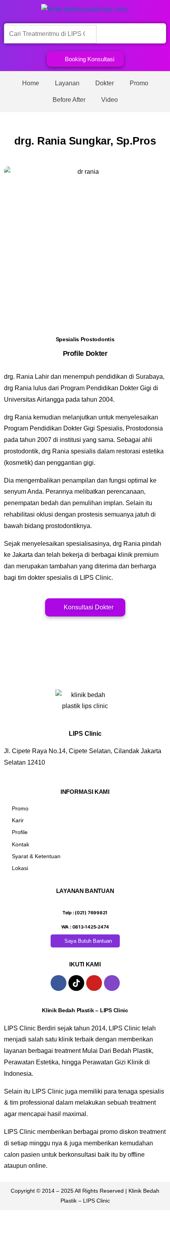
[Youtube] (94, 983)
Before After (69, 99)
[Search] (109, 33)
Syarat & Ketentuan (36, 856)
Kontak (20, 844)
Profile (20, 832)
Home (30, 83)
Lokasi (20, 868)
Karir (18, 820)
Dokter (104, 83)
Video (109, 99)
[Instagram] (112, 983)
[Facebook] (58, 983)
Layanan (67, 83)
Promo (139, 83)
